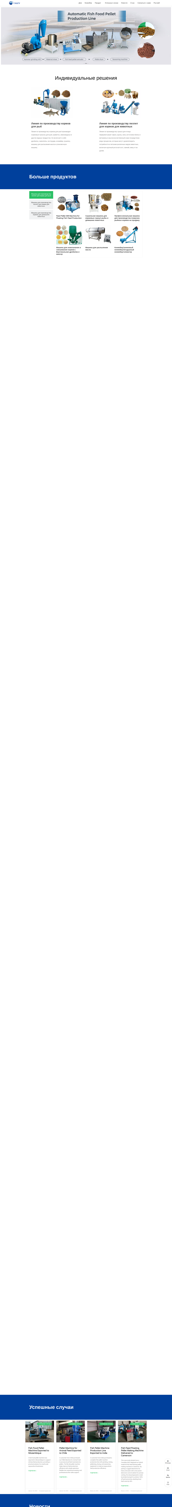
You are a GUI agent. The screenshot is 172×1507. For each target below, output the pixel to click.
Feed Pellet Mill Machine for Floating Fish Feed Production (69, 217)
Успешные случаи (111, 3)
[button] (3, 36)
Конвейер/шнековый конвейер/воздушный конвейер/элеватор (124, 249)
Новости (124, 3)
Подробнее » (32, 1470)
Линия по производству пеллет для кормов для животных (118, 125)
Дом (80, 3)
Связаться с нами (144, 3)
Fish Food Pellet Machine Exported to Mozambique (38, 1450)
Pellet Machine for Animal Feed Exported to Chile (70, 1450)
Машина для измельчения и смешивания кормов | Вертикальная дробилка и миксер (68, 250)
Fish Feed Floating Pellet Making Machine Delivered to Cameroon (132, 1452)
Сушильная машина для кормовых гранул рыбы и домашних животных (96, 218)
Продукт (98, 3)
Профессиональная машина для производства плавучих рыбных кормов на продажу (127, 218)
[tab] (41, 195)
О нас (132, 3)
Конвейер (88, 3)
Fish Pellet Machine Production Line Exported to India (99, 1450)
